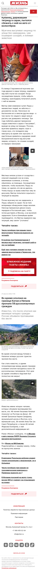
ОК (33, 11)
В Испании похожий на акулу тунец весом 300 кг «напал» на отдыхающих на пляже (18, 479)
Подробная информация (9, 568)
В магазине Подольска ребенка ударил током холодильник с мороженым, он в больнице (19, 460)
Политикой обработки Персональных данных (12, 10)
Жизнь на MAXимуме (14, 443)
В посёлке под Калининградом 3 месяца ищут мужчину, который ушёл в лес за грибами (19, 242)
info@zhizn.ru (19, 534)
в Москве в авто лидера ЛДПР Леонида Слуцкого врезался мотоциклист (19, 436)
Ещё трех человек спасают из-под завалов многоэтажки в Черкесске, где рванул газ (18, 252)
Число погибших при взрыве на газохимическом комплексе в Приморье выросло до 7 (15, 470)
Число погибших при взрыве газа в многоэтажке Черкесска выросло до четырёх (17, 232)
